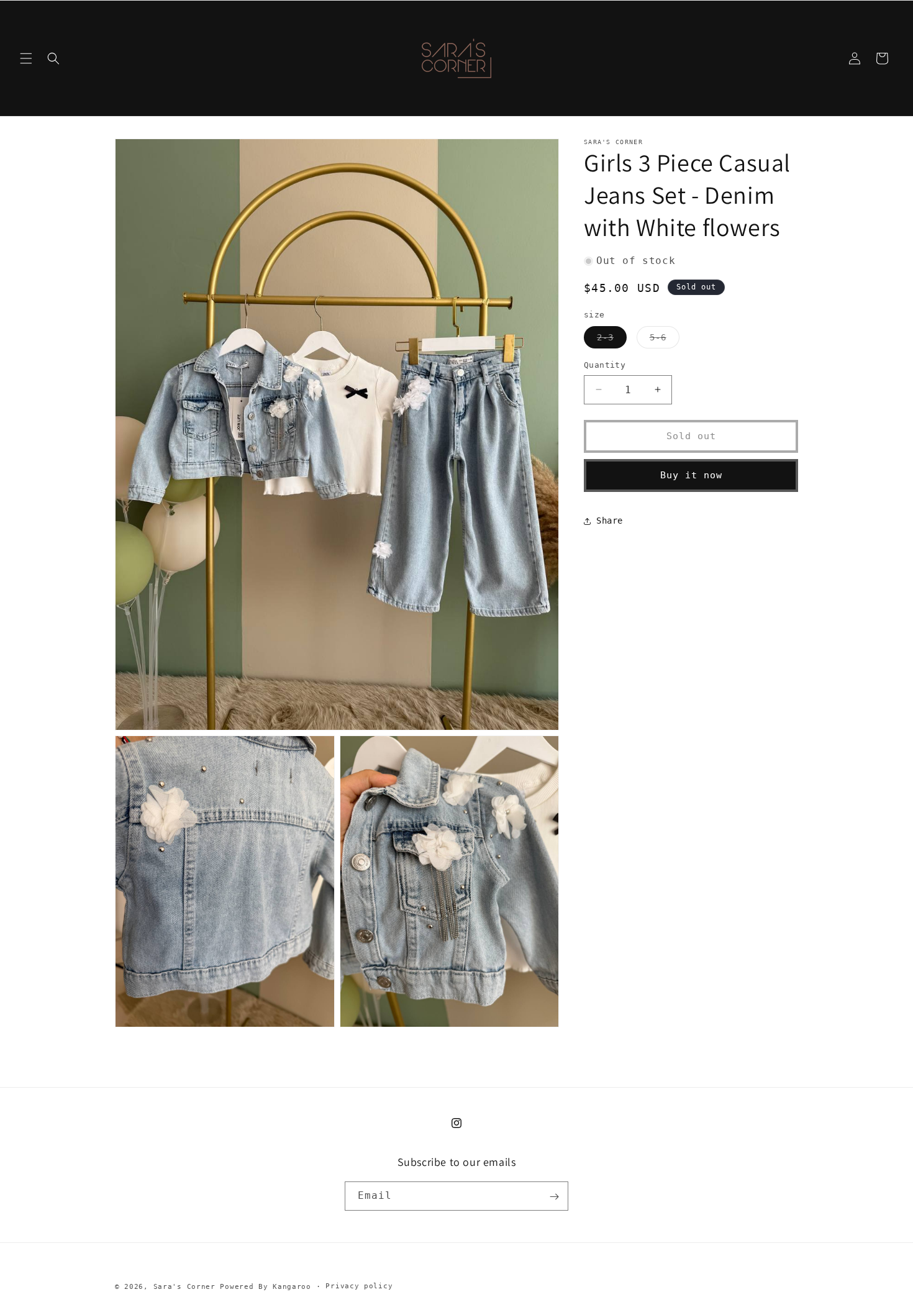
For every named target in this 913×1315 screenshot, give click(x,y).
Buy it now (691, 475)
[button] (26, 58)
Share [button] (609, 521)
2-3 (612, 340)
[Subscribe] (554, 1196)
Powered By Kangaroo (265, 1287)
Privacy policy (359, 1286)
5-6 (664, 340)
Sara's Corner (184, 1287)
